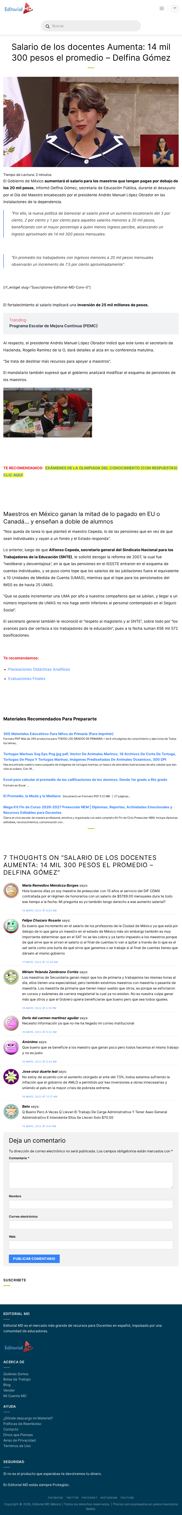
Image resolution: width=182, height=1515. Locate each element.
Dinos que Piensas (18, 1435)
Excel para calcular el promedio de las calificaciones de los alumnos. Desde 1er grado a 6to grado (85, 780)
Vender (9, 1390)
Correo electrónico (23, 1216)
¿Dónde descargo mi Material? (28, 1418)
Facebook (55, 1497)
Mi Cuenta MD (14, 1396)
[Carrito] (174, 8)
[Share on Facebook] (87, 835)
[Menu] (161, 8)
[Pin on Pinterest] (102, 835)
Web (12, 1236)
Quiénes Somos (15, 1374)
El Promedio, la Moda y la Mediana (32, 796)
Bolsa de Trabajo (17, 1379)
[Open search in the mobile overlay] (91, 26)
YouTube (127, 1497)
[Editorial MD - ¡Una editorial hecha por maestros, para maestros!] (18, 8)
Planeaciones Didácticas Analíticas (39, 669)
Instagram (108, 1497)
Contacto (10, 1429)
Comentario (19, 1158)
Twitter (72, 1497)
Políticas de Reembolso (22, 1424)
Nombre (15, 1196)
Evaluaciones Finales (26, 678)
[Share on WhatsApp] (79, 835)
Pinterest (89, 1497)
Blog (6, 1385)
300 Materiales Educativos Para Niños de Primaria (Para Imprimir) (58, 734)
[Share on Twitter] (95, 835)
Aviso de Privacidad (19, 1440)
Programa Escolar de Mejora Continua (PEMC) (53, 325)
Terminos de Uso (17, 1446)
